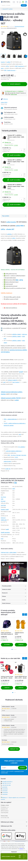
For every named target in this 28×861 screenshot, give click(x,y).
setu (20, 434)
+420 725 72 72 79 (6, 783)
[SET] (21, 668)
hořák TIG (7, 469)
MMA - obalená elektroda (10, 419)
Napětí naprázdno (5, 532)
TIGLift (5, 423)
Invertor (3, 62)
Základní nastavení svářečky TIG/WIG (11, 398)
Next (26, 614)
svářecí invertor (11, 222)
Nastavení (14, 852)
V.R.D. (16, 457)
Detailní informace (11, 70)
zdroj (2, 68)
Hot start (18, 455)
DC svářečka (21, 447)
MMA (22, 226)
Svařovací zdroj (5, 552)
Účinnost (3, 518)
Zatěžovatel (4, 520)
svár (4, 382)
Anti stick (23, 455)
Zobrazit (20, 644)
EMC (5, 70)
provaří (21, 372)
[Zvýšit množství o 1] (24, 149)
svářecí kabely (12, 552)
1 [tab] (12, 692)
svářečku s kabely (16, 334)
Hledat (24, 5)
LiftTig (7, 66)
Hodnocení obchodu (14, 699)
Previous (23, 614)
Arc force (13, 455)
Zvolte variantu (15, 84)
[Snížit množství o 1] (24, 151)
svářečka (9, 234)
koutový (17, 382)
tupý (14, 382)
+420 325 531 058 (6, 785)
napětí (7, 529)
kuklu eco (24, 334)
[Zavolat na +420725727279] (17, 2)
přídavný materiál (12, 380)
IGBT (16, 66)
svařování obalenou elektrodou (13, 451)
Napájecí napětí (5, 509)
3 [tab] (14, 649)
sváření (8, 62)
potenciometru (7, 461)
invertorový (21, 66)
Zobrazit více (14, 749)
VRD (2, 499)
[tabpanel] (7, 632)
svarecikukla (4, 787)
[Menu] (26, 2)
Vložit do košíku (15, 155)
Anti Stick (3, 505)
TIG (15, 483)
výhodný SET (10, 229)
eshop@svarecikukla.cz (7, 781)
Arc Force (3, 497)
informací (21, 848)
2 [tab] (13, 649)
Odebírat (22, 767)
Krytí (2, 538)
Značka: (4, 102)
